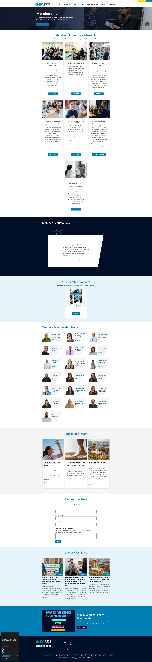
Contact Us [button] (149, 1)
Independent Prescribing (92, 4)
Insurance (82, 4)
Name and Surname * (60, 509)
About (59, 4)
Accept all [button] (6, 656)
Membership (67, 4)
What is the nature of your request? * (64, 528)
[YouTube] (47, 646)
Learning (103, 4)
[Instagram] (50, 646)
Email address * (59, 522)
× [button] (17, 633)
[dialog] (10, 646)
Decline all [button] (14, 656)
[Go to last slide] (45, 251)
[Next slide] (107, 251)
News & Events (111, 4)
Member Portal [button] (141, 1)
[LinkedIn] (44, 646)
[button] (10, 659)
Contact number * (59, 515)
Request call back (42, 24)
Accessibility (66, 649)
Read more (4, 644)
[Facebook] (40, 646)
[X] (37, 646)
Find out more (82, 627)
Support (74, 4)
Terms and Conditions (68, 644)
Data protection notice (68, 647)
